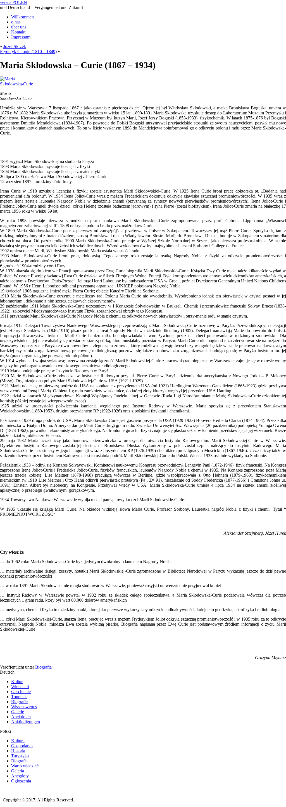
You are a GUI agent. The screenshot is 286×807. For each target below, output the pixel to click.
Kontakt (18, 32)
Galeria (17, 770)
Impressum (20, 37)
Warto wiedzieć (25, 765)
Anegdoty (20, 776)
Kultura (18, 740)
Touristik (19, 696)
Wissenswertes (24, 706)
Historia (18, 750)
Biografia (43, 667)
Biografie (19, 701)
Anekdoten (21, 716)
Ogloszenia (21, 781)
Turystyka (20, 755)
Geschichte (21, 691)
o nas (15, 22)
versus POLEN (13, 2)
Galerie (17, 711)
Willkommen (22, 17)
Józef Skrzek (14, 46)
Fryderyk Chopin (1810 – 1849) (28, 51)
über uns (18, 27)
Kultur (17, 681)
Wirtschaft (20, 686)
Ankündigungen (25, 721)
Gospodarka (22, 745)
